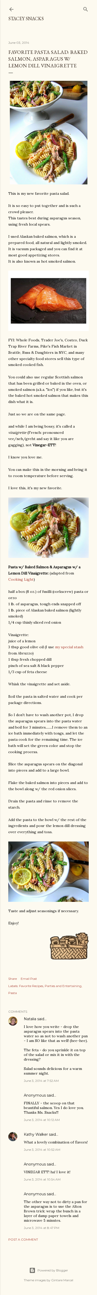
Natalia (30, 1019)
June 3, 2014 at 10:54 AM (42, 1179)
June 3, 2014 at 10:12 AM (42, 1120)
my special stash (69, 647)
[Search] (86, 8)
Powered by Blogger (53, 1270)
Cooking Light (21, 579)
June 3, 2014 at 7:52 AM (41, 1081)
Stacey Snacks (26, 18)
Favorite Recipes (31, 986)
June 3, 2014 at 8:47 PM (41, 1228)
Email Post (29, 979)
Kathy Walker (36, 1134)
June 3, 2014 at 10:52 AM (42, 1150)
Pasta (12, 993)
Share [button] (12, 979)
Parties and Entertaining (63, 986)
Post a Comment (23, 1239)
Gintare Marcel (62, 1280)
